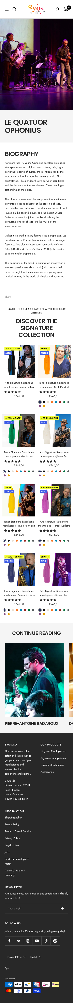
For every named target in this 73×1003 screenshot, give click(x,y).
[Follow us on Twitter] (18, 940)
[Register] (62, 908)
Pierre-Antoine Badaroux (32, 723)
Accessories (47, 772)
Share (8, 297)
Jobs (7, 852)
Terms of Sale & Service (18, 831)
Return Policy (12, 824)
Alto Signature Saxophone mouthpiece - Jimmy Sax (54, 454)
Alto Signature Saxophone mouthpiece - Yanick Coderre (54, 524)
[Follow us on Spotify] (55, 940)
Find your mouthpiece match (17, 861)
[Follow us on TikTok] (45, 940)
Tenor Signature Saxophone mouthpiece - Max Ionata (19, 454)
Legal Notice (12, 845)
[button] (12, 392)
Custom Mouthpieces (52, 765)
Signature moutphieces (53, 758)
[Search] (14, 9)
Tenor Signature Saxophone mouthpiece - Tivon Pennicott (19, 524)
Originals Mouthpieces (53, 751)
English (33, 957)
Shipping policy (13, 817)
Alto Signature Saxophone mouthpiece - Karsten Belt (54, 593)
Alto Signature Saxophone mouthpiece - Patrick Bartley (19, 385)
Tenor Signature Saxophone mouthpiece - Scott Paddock (54, 385)
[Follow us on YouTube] (36, 940)
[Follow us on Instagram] (27, 940)
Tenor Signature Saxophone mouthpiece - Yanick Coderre (19, 593)
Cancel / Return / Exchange (15, 873)
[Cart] (66, 9)
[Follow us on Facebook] (9, 940)
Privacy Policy (12, 838)
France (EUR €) (14, 957)
